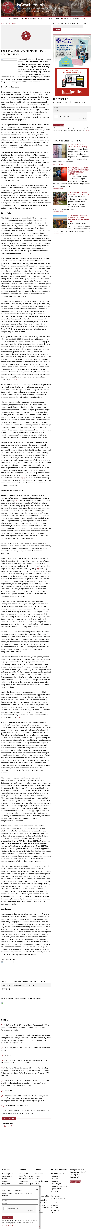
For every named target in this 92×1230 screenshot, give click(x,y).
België (37, 1176)
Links (53, 1212)
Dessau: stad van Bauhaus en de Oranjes (78, 146)
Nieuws (5, 1178)
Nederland (39, 1173)
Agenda (5, 1181)
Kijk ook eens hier (42, 1196)
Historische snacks (71, 18)
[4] (2, 1055)
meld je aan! (75, 1182)
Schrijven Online (41, 1200)
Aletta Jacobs (24, 1173)
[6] (15, 500)
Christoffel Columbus (26, 1176)
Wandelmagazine (41, 1205)
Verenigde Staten (41, 1181)
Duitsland (38, 1178)
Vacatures (55, 1210)
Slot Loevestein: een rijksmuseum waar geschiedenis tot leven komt (78, 218)
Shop (82, 18)
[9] (48, 634)
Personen (31, 18)
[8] (38, 568)
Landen (23, 18)
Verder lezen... (58, 164)
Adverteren (55, 1207)
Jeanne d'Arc (23, 1181)
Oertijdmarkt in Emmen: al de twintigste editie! (79, 193)
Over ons (54, 1205)
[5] (15, 379)
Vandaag (15, 18)
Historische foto (57, 1173)
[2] (17, 233)
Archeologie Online (42, 1207)
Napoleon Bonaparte (27, 1183)
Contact (54, 1202)
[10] (19, 717)
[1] (20, 180)
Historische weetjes (59, 1186)
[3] (9, 359)
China (37, 1183)
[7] (11, 553)
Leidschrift (8, 1126)
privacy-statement (7, 1225)
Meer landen (39, 1186)
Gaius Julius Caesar (26, 1178)
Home (9, 18)
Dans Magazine (41, 1202)
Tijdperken (41, 18)
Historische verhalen (54, 18)
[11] (46, 795)
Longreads (12, 23)
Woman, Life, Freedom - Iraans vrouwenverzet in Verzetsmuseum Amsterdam (78, 171)
